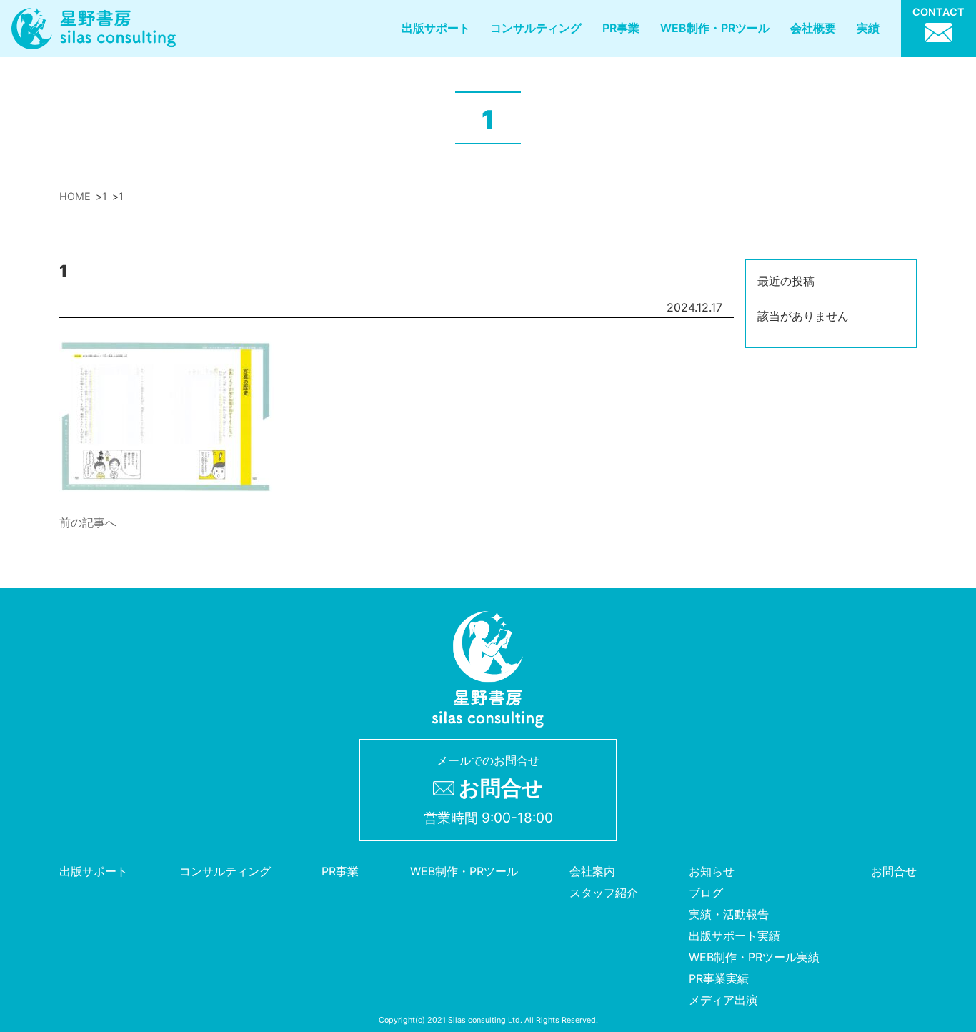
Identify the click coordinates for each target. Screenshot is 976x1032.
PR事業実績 (719, 978)
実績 (868, 28)
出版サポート (436, 28)
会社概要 (813, 28)
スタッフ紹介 (603, 892)
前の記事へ (87, 522)
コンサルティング (536, 28)
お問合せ (894, 871)
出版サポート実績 (734, 935)
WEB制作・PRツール (715, 28)
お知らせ (712, 871)
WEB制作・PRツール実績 (754, 957)
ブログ (706, 892)
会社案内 (592, 871)
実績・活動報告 (729, 914)
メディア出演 (723, 1000)
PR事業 (620, 28)
